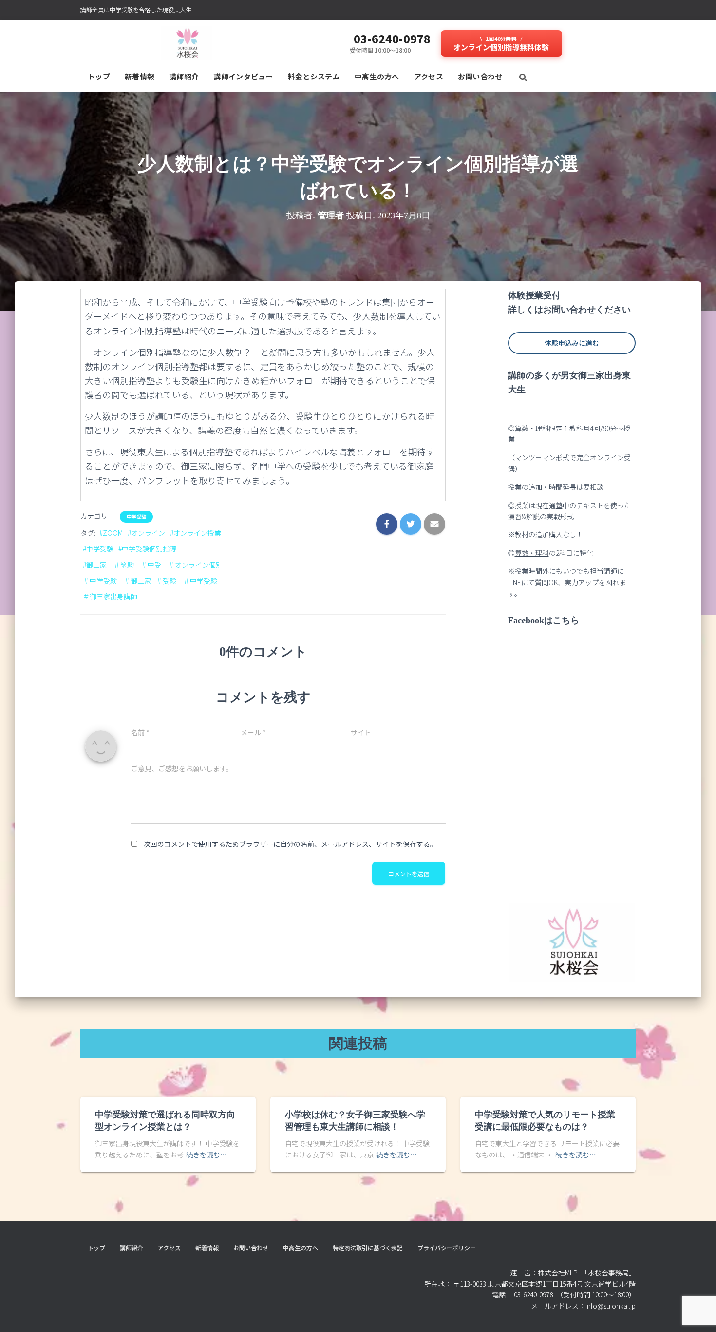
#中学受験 (98, 548)
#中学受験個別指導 (147, 548)
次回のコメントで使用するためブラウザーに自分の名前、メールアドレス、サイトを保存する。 (290, 844)
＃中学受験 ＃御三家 (117, 581)
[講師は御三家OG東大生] (187, 43)
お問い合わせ (480, 76)
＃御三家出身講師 (110, 596)
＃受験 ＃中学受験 (186, 581)
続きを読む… (206, 1154)
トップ (99, 76)
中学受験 (136, 516)
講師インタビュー (243, 76)
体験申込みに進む (572, 343)
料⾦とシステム (314, 76)
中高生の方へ (377, 76)
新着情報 (139, 76)
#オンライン (146, 533)
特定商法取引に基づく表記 (368, 1247)
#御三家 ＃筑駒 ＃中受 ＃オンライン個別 (153, 564)
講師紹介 (184, 76)
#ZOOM (111, 533)
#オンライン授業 (195, 533)
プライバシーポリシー (446, 1247)
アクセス (428, 76)
